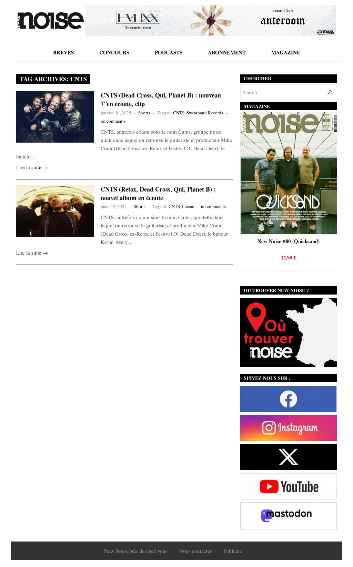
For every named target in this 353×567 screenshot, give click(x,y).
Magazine (285, 52)
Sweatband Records (204, 113)
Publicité (232, 550)
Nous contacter (195, 550)
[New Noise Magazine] (50, 20)
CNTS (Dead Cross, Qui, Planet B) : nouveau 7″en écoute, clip (161, 99)
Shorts (144, 113)
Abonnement (227, 52)
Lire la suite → (32, 167)
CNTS (178, 113)
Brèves (63, 52)
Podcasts (168, 52)
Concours (114, 52)
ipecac (188, 206)
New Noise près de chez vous (136, 550)
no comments (113, 121)
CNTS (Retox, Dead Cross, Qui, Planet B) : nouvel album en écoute (158, 193)
